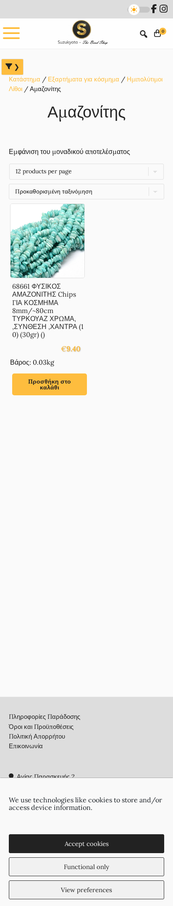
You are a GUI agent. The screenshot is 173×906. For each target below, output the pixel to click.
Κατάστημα (24, 79)
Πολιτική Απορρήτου (37, 736)
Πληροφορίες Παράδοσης (44, 717)
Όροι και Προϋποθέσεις (41, 727)
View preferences (86, 890)
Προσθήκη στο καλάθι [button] (49, 384)
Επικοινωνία (26, 746)
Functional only (86, 867)
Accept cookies (87, 844)
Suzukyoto (82, 33)
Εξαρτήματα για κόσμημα (83, 79)
